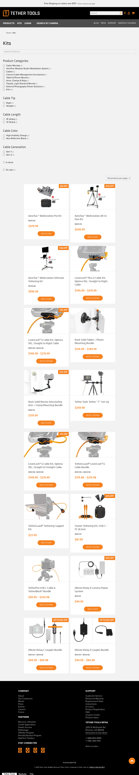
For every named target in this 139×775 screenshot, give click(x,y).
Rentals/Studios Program (29, 735)
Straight (11, 106)
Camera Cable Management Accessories (26, 74)
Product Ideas (92, 717)
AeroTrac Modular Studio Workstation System (28, 68)
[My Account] (129, 13)
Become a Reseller (27, 722)
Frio (32, 774)
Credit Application (26, 724)
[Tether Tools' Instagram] (21, 751)
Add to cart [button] (46, 234)
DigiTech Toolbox (127, 23)
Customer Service (94, 696)
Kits (19, 23)
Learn (27, 23)
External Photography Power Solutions (25, 86)
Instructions (91, 704)
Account (90, 706)
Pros (103, 23)
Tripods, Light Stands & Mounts (21, 83)
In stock (9, 162)
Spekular (22, 774)
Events (21, 706)
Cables (10, 71)
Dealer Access (25, 727)
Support (112, 23)
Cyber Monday (14, 65)
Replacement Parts (94, 701)
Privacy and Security (97, 767)
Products (9, 23)
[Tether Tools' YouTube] (43, 751)
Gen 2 (10, 154)
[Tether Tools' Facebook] (29, 751)
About (21, 696)
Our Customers (25, 698)
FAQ (88, 712)
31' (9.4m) (11, 122)
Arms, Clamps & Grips (17, 80)
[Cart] (133, 13)
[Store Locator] (125, 13)
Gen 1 (10, 151)
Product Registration (95, 709)
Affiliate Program (26, 732)
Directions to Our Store (96, 732)
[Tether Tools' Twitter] (36, 751)
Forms (21, 712)
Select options (92, 298)
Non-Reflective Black (17, 138)
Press (20, 704)
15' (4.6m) (11, 119)
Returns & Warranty (95, 698)
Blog (96, 23)
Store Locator (92, 746)
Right (10, 103)
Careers (22, 709)
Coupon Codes (93, 715)
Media (21, 701)
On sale (10, 169)
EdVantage (23, 730)
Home (8, 33)
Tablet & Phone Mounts (18, 77)
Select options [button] (92, 415)
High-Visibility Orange (17, 135)
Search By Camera (47, 23)
